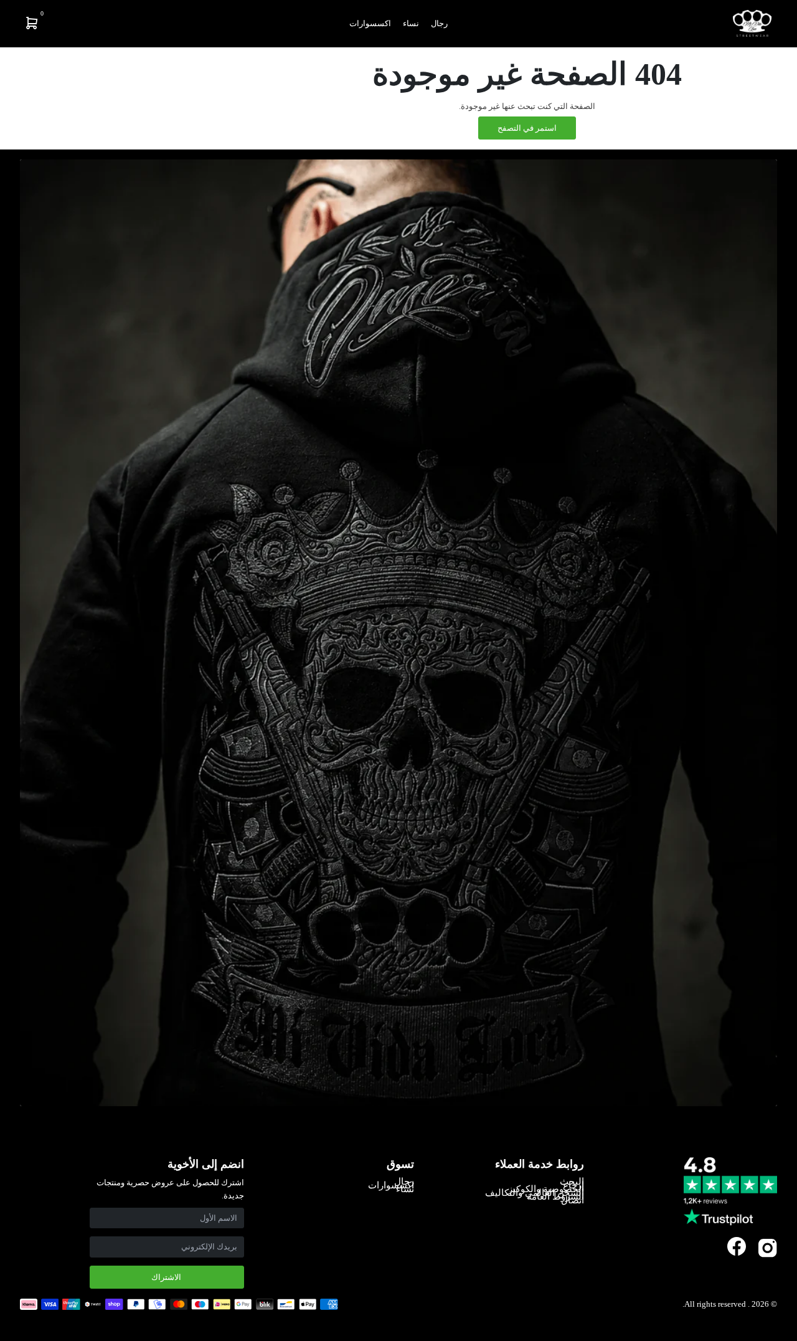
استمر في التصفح (527, 128)
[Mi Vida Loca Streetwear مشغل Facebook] (736, 1246)
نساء (411, 23)
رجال (439, 23)
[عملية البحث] (115, 23)
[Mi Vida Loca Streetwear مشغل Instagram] (767, 1254)
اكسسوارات (370, 23)
